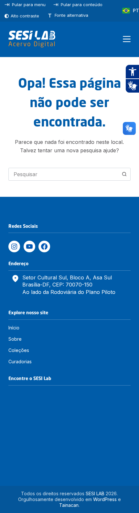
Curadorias (20, 361)
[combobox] (63, 174)
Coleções (18, 350)
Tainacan (69, 505)
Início (13, 327)
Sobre (15, 339)
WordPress (105, 499)
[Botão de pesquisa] (124, 174)
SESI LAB (95, 493)
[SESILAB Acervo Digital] (31, 39)
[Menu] (127, 39)
